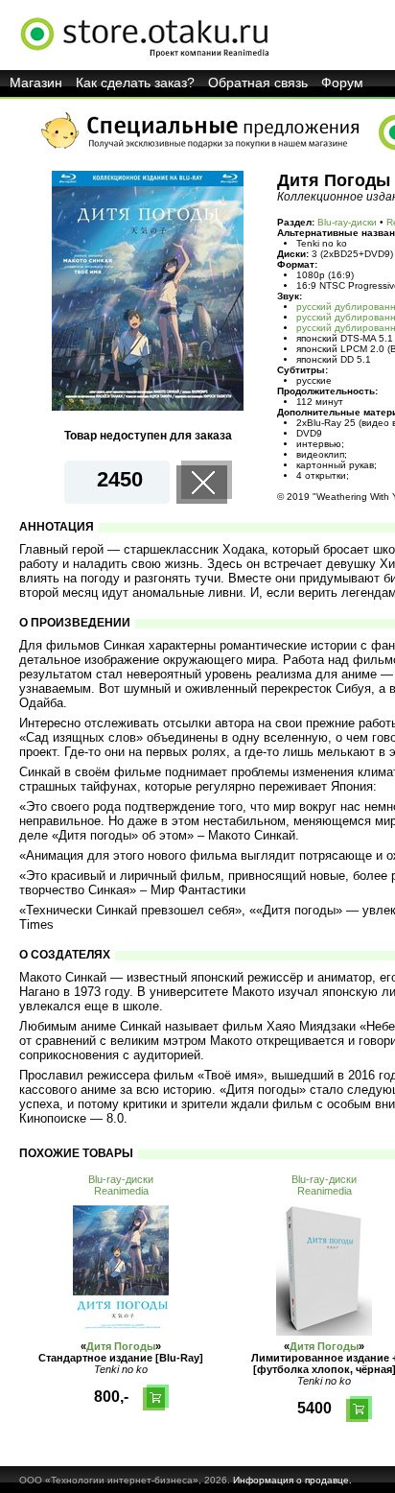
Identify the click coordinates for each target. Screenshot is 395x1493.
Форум (342, 82)
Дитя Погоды (120, 1346)
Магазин (36, 82)
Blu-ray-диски (347, 222)
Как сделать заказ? (135, 82)
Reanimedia (121, 1191)
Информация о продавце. (292, 1480)
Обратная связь (258, 82)
